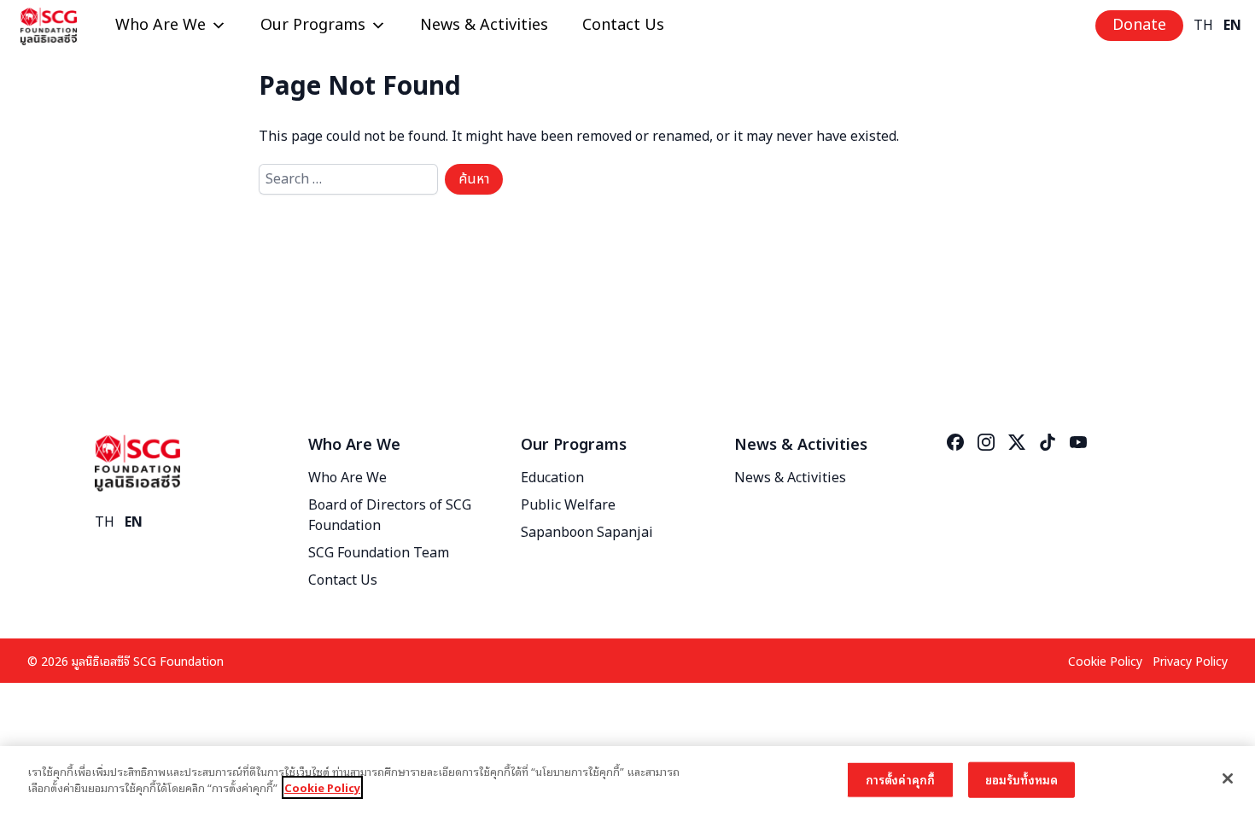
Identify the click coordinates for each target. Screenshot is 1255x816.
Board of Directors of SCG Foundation (389, 515)
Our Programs (312, 25)
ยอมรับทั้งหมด (1021, 780)
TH (1203, 25)
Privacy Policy (1190, 660)
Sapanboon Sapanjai (587, 532)
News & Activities (484, 25)
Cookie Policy (1105, 660)
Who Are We (160, 25)
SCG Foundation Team (378, 553)
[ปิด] (1227, 778)
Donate (1139, 25)
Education (552, 478)
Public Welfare (568, 505)
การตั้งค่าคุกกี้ (900, 780)
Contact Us (623, 25)
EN (1232, 25)
